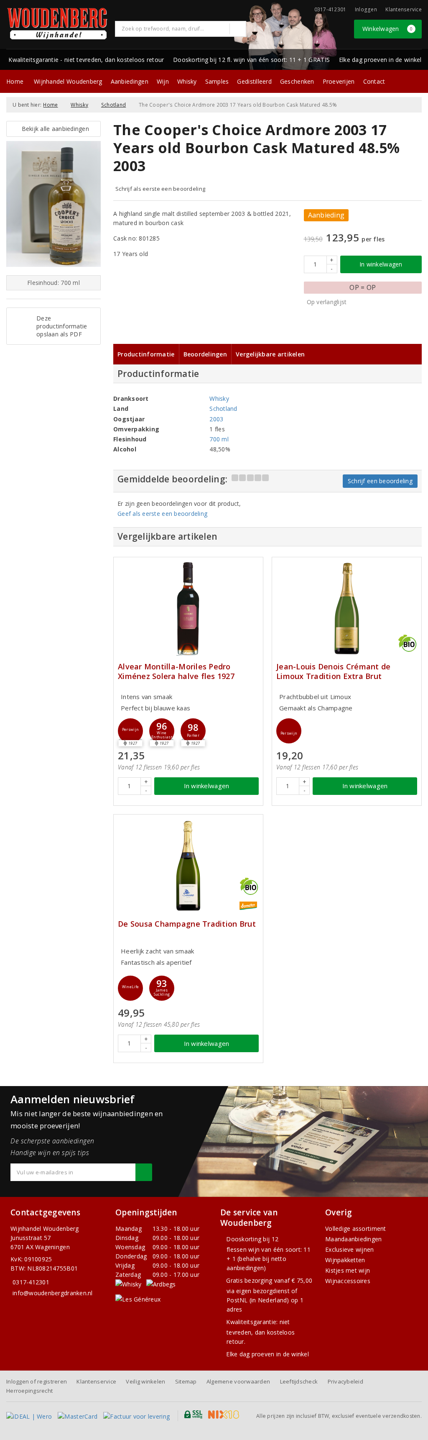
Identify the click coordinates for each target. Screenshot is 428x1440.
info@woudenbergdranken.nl (53, 1293)
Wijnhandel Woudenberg (68, 81)
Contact (374, 81)
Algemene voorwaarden (238, 1381)
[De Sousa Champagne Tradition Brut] (188, 866)
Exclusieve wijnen (349, 1249)
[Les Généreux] (137, 1299)
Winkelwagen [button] (387, 29)
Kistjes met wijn (347, 1270)
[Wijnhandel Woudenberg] (57, 23)
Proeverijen (339, 81)
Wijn (163, 81)
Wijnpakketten (345, 1260)
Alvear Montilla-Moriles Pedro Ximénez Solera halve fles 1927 (176, 671)
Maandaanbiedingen (353, 1239)
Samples (217, 81)
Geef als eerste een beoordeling (162, 514)
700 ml (219, 439)
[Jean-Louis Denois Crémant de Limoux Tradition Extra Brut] (346, 608)
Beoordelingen (205, 354)
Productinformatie (146, 354)
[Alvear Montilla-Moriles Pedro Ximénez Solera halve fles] (188, 608)
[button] (130, 730)
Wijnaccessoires (347, 1281)
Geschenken (297, 81)
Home (14, 81)
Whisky (187, 81)
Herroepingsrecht (29, 1390)
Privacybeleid (345, 1381)
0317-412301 (31, 1282)
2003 (216, 419)
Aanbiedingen (129, 81)
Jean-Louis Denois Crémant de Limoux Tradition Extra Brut (333, 671)
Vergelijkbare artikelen (270, 354)
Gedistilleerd (254, 81)
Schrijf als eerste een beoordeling (160, 188)
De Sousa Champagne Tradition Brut (187, 924)
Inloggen (366, 9)
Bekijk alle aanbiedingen (53, 129)
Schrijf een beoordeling (380, 481)
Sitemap (186, 1381)
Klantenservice (403, 9)
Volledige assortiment (355, 1228)
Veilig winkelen (145, 1381)
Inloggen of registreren (36, 1381)
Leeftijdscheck (299, 1381)
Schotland (113, 104)
